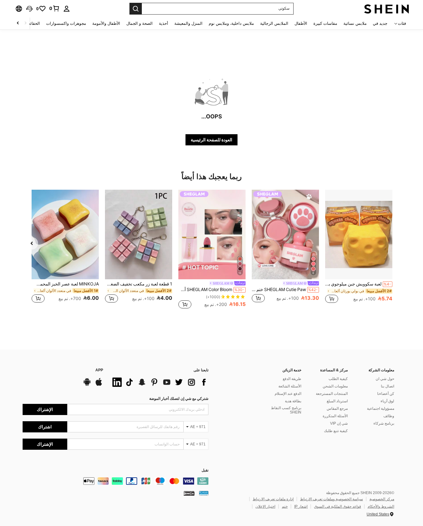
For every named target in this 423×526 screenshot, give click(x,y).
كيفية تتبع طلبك (336, 431)
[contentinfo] (115, 481)
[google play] (87, 385)
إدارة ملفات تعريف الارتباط (273, 499)
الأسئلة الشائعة (289, 386)
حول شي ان (385, 379)
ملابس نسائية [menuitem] (355, 23)
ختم (285, 506)
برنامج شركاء (383, 423)
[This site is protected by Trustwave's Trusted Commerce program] (203, 493)
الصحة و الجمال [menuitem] (139, 23)
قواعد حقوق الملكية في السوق (337, 506)
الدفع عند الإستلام (288, 393)
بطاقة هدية (293, 401)
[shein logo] (386, 9)
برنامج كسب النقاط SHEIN (286, 410)
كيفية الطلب (338, 379)
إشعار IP (300, 506)
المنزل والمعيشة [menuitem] (188, 23)
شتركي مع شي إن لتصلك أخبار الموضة (178, 398)
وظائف (388, 416)
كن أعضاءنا (385, 393)
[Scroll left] (25, 23)
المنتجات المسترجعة (332, 393)
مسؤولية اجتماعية (380, 408)
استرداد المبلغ (337, 401)
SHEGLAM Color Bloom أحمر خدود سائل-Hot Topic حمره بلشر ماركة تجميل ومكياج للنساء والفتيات (211, 289)
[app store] (98, 385)
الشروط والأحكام (381, 506)
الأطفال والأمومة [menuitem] (106, 23)
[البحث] (135, 9)
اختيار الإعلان (265, 506)
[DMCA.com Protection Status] (189, 493)
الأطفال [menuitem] (300, 23)
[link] (54, 8)
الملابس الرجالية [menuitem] (274, 23)
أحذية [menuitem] (163, 23)
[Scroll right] (18, 23)
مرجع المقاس (337, 408)
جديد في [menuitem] (380, 23)
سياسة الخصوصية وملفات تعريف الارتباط (331, 499)
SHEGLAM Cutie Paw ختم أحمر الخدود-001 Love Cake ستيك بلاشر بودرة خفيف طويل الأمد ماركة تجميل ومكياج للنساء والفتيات (285, 289)
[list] (158, 382)
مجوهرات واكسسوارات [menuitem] (66, 23)
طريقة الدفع (292, 379)
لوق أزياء (387, 401)
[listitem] (358, 250)
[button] (29, 8)
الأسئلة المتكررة (335, 416)
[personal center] (66, 8)
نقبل (205, 470)
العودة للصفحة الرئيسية (211, 139)
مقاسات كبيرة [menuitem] (325, 23)
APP (99, 370)
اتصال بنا (387, 386)
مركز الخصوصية (381, 499)
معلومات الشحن (335, 386)
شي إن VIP (339, 423)
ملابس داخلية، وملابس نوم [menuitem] (231, 23)
